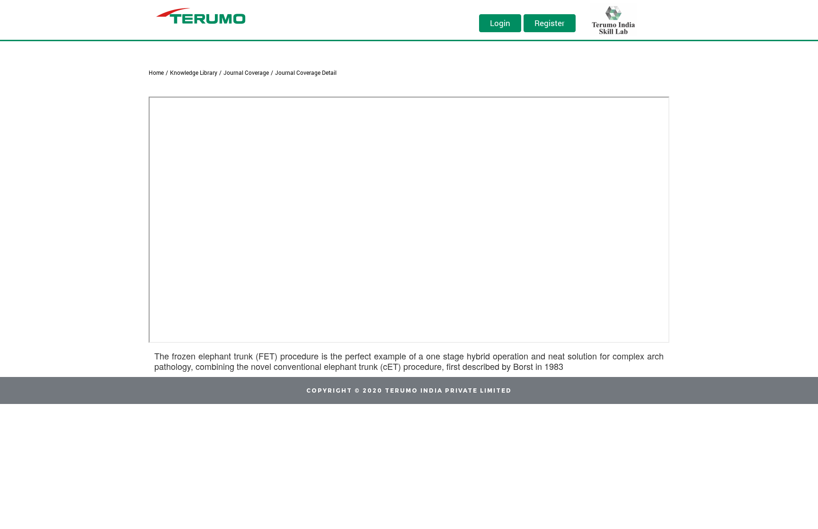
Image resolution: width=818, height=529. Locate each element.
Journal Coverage (246, 72)
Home (156, 72)
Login (500, 23)
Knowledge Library (193, 72)
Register (549, 23)
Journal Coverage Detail (306, 72)
